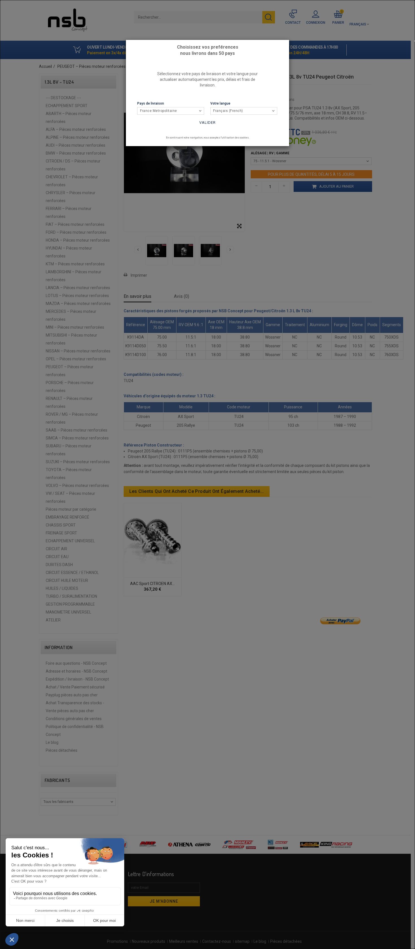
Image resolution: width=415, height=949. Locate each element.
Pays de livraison (150, 103)
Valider (207, 122)
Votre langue (220, 103)
